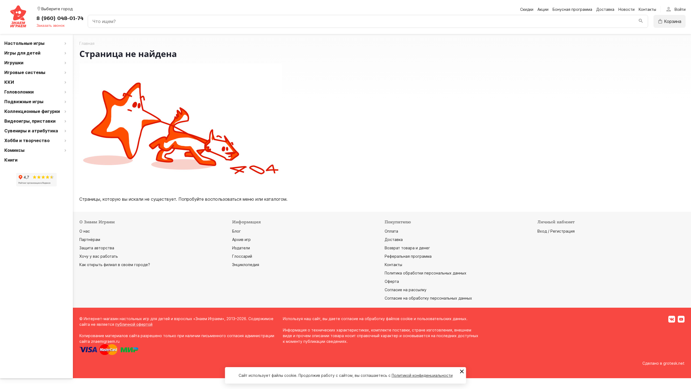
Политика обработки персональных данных (425, 273)
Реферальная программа (408, 256)
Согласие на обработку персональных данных (428, 298)
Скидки (526, 9)
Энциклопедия (245, 264)
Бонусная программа (572, 9)
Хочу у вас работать (98, 256)
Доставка (605, 9)
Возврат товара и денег (407, 248)
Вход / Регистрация (556, 231)
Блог (236, 231)
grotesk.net (674, 363)
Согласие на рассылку (405, 289)
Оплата (391, 231)
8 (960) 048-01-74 (59, 18)
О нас (84, 231)
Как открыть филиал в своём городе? (114, 264)
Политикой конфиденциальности (422, 375)
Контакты (647, 9)
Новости (626, 9)
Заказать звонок (50, 25)
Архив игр (241, 239)
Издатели (241, 248)
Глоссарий (242, 256)
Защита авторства (96, 248)
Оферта (392, 281)
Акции (542, 9)
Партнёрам (89, 239)
